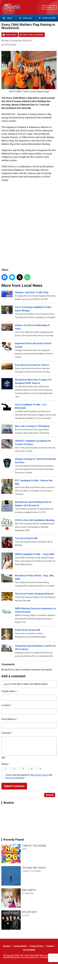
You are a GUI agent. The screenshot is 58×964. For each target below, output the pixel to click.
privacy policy (41, 775)
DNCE (24, 849)
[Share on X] (20, 277)
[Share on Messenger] (12, 277)
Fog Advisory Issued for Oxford (32, 365)
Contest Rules (20, 946)
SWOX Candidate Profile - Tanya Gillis (34, 554)
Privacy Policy (36, 946)
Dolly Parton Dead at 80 (27, 630)
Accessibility (29, 950)
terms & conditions (14, 777)
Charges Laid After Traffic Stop (31, 292)
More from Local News (33, 35)
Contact (49, 946)
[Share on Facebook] (4, 277)
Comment (6, 733)
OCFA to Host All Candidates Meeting (34, 520)
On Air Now (47, 7)
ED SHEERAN (28, 893)
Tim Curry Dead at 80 (26, 538)
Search (49, 795)
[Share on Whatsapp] (27, 277)
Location (6, 705)
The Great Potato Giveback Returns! (34, 593)
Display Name (9, 691)
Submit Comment (14, 786)
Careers (7, 946)
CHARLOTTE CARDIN (31, 871)
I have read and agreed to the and (28, 776)
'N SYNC (25, 915)
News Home (11, 35)
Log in (7, 684)
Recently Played (13, 839)
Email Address (9, 719)
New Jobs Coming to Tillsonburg (32, 426)
